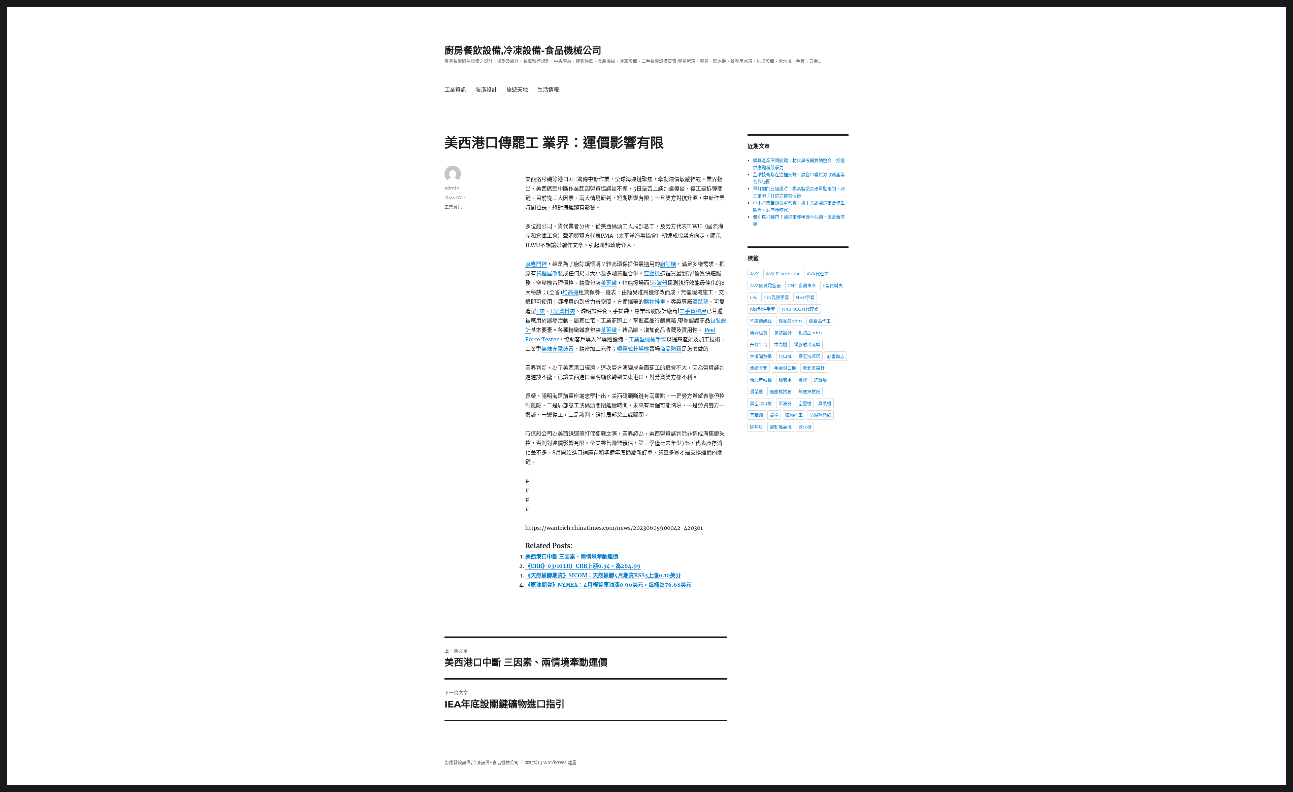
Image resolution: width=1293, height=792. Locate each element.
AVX (754, 273)
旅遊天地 (517, 90)
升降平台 (758, 344)
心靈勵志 (835, 356)
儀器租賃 (758, 332)
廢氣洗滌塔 (809, 356)
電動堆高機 (781, 426)
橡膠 (802, 379)
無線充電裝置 (557, 348)
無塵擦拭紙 (809, 391)
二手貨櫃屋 (692, 311)
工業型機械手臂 (647, 339)
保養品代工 (820, 320)
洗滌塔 (820, 379)
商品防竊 (671, 348)
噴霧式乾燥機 (633, 348)
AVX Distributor (783, 273)
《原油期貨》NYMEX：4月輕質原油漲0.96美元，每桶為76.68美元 (608, 584)
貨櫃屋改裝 (549, 273)
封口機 (785, 356)
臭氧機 (824, 403)
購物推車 (654, 301)
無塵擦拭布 (781, 391)
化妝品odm (810, 332)
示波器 (659, 282)
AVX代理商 (817, 273)
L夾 (540, 311)
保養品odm (790, 320)
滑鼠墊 (700, 301)
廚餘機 (668, 264)
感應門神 (536, 264)
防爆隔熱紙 (820, 415)
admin (451, 188)
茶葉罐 (609, 282)
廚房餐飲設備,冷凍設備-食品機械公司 (522, 50)
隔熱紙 (756, 426)
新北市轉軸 (761, 379)
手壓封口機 (785, 368)
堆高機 (570, 292)
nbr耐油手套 (762, 309)
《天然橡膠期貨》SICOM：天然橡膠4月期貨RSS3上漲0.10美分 (603, 575)
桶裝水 (785, 379)
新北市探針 (814, 368)
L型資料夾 (562, 311)
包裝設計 (783, 332)
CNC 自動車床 (802, 285)
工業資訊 (455, 90)
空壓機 (652, 273)
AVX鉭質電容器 (765, 285)
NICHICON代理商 (800, 309)
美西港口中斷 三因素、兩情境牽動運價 (571, 556)
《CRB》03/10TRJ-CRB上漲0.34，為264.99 (583, 565)
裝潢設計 (486, 90)
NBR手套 (805, 297)
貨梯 (774, 415)
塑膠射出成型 (807, 344)
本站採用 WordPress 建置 (550, 762)
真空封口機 (761, 403)
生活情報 (548, 90)
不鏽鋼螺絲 (761, 320)
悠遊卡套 (758, 368)
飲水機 (804, 426)
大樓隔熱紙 (761, 356)
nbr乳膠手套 (776, 297)
